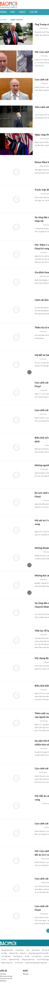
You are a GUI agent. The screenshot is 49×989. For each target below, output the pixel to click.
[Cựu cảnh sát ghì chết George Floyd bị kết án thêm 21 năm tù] (16, 420)
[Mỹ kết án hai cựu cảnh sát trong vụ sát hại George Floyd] (16, 365)
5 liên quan (44, 56)
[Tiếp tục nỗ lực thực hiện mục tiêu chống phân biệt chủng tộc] (16, 640)
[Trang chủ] (8, 4)
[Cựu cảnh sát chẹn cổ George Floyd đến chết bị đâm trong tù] (16, 89)
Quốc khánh (35, 950)
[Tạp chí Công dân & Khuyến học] (37, 194)
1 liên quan (43, 331)
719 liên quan (44, 469)
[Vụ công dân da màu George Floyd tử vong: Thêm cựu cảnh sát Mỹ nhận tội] (16, 227)
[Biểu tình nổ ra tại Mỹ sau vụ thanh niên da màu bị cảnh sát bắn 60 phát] (16, 447)
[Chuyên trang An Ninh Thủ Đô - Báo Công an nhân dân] (36, 772)
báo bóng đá (18, 956)
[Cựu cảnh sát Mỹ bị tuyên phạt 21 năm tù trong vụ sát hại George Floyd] (16, 392)
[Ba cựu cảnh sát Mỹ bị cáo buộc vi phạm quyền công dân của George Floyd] (16, 502)
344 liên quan (44, 28)
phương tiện (13, 953)
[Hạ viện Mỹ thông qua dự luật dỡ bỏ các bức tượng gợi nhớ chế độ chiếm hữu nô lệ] (16, 750)
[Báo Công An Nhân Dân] (39, 304)
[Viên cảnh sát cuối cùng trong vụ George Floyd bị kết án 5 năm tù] (16, 116)
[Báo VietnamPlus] (38, 225)
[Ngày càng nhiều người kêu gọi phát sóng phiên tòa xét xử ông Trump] (16, 144)
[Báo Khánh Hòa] (38, 804)
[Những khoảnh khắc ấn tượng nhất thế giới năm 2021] (16, 557)
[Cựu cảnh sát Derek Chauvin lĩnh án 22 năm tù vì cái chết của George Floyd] (16, 916)
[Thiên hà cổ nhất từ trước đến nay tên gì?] (16, 337)
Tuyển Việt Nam (14, 959)
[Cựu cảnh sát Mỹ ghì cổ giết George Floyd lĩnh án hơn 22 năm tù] (16, 778)
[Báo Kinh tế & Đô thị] (37, 859)
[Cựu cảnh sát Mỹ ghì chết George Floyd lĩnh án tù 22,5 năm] (16, 833)
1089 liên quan (44, 166)
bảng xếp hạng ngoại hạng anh (36, 963)
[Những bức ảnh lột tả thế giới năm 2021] (16, 585)
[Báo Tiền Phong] (37, 883)
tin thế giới (19, 963)
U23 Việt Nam (6, 956)
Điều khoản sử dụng (6, 976)
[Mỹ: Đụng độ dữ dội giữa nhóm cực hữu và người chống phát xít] (16, 668)
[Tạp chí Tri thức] (36, 28)
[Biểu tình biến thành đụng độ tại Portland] (16, 695)
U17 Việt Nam (36, 956)
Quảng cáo (3, 981)
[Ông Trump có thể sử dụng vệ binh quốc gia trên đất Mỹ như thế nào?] (16, 34)
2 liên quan (43, 252)
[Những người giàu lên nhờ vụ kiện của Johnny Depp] (16, 475)
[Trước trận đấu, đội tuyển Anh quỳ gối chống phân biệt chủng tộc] (16, 199)
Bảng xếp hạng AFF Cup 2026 (38, 953)
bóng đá (23, 953)
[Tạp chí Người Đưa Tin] (37, 56)
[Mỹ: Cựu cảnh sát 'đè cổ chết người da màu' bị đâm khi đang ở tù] (16, 61)
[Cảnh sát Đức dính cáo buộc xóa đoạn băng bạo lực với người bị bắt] (16, 309)
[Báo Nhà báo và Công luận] (38, 111)
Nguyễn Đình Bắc (7, 950)
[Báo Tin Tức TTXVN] (36, 139)
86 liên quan (44, 721)
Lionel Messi (20, 950)
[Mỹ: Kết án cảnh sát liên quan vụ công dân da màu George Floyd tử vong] (16, 805)
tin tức (3, 959)
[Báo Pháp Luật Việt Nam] (37, 84)
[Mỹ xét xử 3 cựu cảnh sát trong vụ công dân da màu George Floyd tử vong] (16, 530)
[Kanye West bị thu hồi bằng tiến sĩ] (16, 172)
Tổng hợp (26, 974)
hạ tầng (4, 953)
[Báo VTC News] (38, 552)
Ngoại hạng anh (6, 963)
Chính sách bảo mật (6, 978)
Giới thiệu (3, 974)
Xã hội (27, 956)
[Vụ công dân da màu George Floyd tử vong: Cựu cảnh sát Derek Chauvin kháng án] (16, 613)
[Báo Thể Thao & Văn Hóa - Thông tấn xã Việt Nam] (37, 390)
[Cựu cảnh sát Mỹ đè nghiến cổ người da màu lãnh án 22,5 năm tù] (16, 888)
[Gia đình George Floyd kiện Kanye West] (16, 282)
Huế (27, 950)
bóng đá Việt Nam (28, 959)
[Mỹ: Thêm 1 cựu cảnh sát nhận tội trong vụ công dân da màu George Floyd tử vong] (16, 254)
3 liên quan (43, 579)
